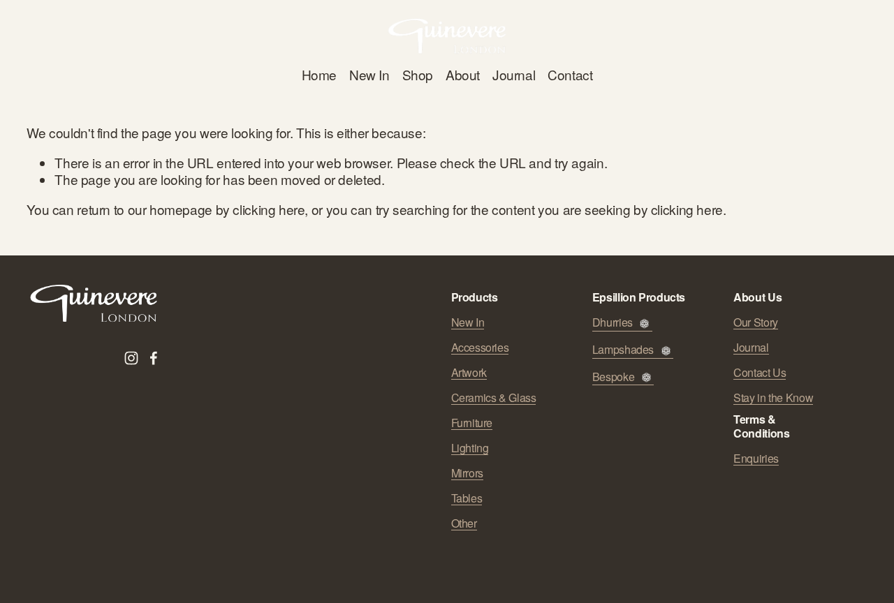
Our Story (755, 322)
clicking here (269, 209)
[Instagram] (131, 358)
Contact (570, 74)
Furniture (472, 423)
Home (319, 74)
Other (464, 523)
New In (369, 74)
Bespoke (613, 377)
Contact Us (759, 373)
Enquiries (756, 459)
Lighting (470, 448)
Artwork (469, 373)
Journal (513, 74)
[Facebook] (154, 358)
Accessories (480, 348)
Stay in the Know (773, 398)
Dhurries (612, 322)
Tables (467, 498)
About (463, 74)
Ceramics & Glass (493, 398)
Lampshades (623, 350)
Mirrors (467, 473)
